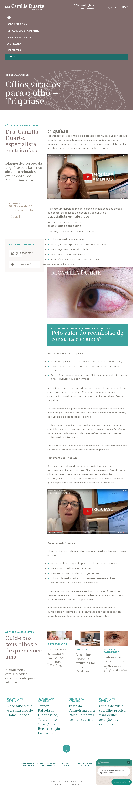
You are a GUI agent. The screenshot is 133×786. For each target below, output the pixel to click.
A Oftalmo (14, 44)
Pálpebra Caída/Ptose (111, 650)
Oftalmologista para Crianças (48, 765)
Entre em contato (21, 244)
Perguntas (14, 50)
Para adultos (16, 24)
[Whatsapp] (118, 7)
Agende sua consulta (19, 632)
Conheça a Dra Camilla (85, 765)
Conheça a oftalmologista (20, 204)
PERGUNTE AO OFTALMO (15, 700)
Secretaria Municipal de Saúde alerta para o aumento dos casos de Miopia (111, 717)
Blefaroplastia (57, 644)
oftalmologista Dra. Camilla (65, 607)
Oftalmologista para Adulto (29, 765)
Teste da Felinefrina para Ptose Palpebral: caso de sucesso (51, 713)
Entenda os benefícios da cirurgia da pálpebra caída (115, 663)
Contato (13, 56)
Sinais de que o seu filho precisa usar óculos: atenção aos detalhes (82, 715)
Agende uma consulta (60, 591)
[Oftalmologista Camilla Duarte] (30, 7)
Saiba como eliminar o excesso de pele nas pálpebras (56, 657)
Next (129, 716)
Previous (3, 716)
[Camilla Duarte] (66, 17)
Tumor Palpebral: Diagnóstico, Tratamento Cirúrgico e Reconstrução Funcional (18, 720)
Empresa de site (73, 784)
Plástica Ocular (17, 37)
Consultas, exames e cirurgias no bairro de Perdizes (85, 663)
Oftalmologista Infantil (23, 31)
